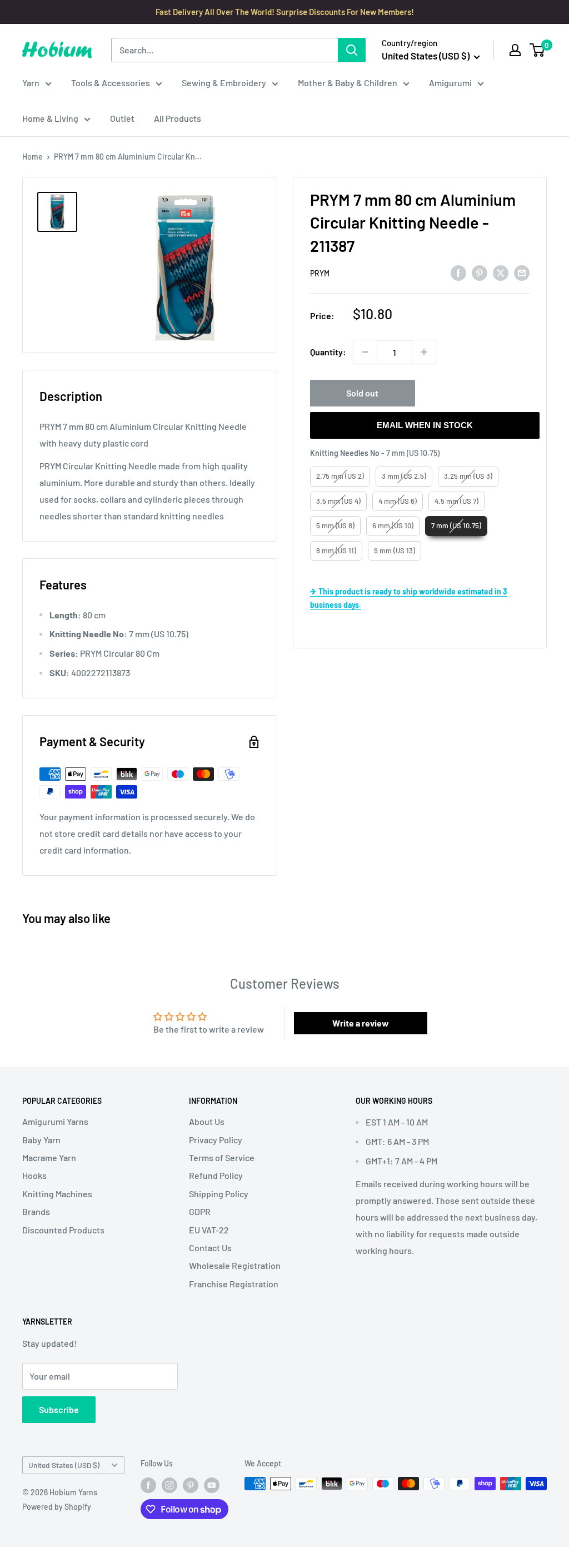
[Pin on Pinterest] (479, 272)
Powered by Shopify (56, 1506)
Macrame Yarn (49, 1157)
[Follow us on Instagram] (169, 1485)
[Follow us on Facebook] (148, 1485)
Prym (320, 273)
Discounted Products (63, 1229)
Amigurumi (450, 82)
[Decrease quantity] (365, 352)
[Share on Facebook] (458, 272)
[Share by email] (522, 272)
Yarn (30, 82)
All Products (177, 118)
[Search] (352, 50)
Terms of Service (221, 1157)
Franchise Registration (233, 1283)
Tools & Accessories (110, 82)
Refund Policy (216, 1175)
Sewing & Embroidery (224, 82)
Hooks (34, 1175)
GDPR (200, 1211)
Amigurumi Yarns (55, 1121)
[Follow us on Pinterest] (190, 1485)
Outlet (122, 118)
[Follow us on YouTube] (211, 1485)
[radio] (340, 477)
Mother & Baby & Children (347, 82)
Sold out (362, 393)
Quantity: (328, 351)
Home (32, 156)
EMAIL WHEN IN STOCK (425, 425)
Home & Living (50, 118)
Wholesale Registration (235, 1265)
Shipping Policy (218, 1193)
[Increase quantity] (424, 352)
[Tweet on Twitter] (500, 272)
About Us (206, 1121)
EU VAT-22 (209, 1229)
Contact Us (210, 1247)
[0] (538, 50)
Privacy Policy (215, 1139)
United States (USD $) (63, 1465)
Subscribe (59, 1409)
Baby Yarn (41, 1139)
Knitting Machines (57, 1193)
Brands (36, 1211)
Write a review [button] (360, 1023)
